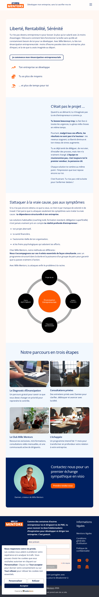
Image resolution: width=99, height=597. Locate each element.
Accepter (24, 585)
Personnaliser (15, 580)
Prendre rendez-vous (63, 485)
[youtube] (79, 560)
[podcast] (87, 560)
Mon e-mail (34, 552)
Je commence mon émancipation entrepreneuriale (36, 57)
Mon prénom (34, 542)
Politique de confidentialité (82, 549)
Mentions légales (84, 533)
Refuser (35, 580)
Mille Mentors (48, 588)
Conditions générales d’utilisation (81, 541)
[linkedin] (79, 566)
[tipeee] (87, 566)
